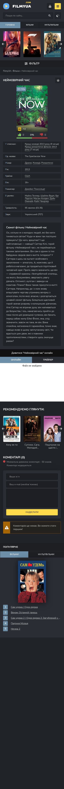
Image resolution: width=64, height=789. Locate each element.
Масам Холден (41, 198)
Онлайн (16, 359)
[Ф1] (11, 44)
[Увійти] (50, 6)
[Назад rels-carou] (3, 429)
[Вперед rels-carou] (61, 429)
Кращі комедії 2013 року (37, 144)
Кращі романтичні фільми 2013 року (41, 148)
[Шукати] (49, 15)
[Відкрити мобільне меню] (58, 6)
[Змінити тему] (58, 15)
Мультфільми (46, 554)
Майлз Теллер (32, 195)
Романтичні (47, 162)
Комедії (36, 162)
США (27, 175)
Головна (10, 25)
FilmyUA (21, 6)
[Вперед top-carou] (61, 44)
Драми (28, 162)
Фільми (30, 25)
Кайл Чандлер (41, 201)
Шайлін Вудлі (47, 195)
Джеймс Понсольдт (35, 189)
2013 (27, 169)
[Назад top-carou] (3, 44)
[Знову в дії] (52, 44)
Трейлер (48, 359)
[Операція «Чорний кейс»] (32, 44)
